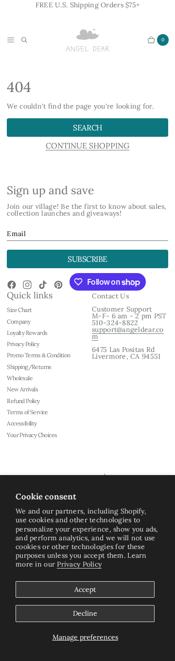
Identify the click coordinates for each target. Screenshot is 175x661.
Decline (85, 613)
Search (87, 127)
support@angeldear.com (128, 333)
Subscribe (87, 259)
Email (16, 233)
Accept (85, 589)
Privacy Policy (79, 564)
